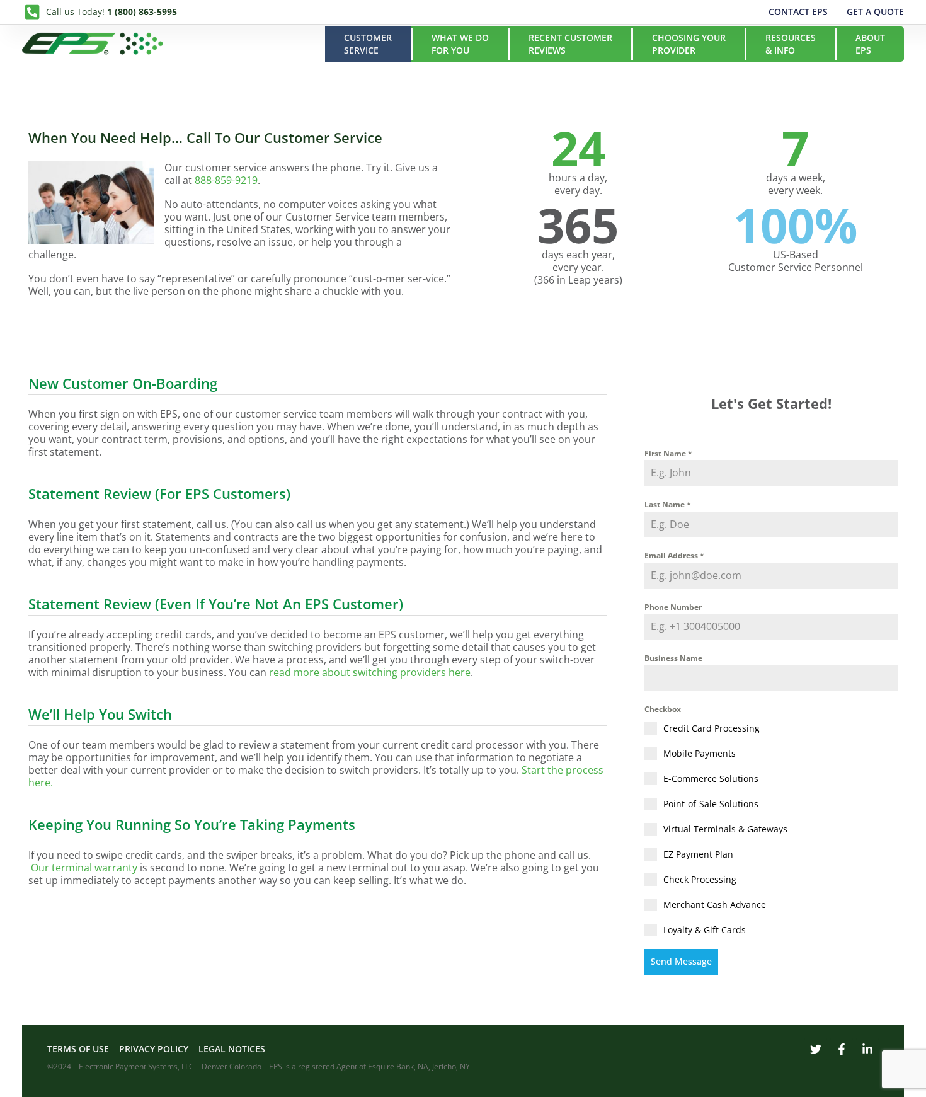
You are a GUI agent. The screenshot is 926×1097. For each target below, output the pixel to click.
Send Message (681, 961)
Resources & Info (790, 44)
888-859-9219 (226, 180)
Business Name (673, 658)
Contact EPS (798, 12)
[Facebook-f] (841, 1049)
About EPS (870, 44)
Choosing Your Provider (689, 44)
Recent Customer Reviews (570, 44)
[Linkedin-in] (867, 1049)
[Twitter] (815, 1049)
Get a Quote (875, 12)
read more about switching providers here (370, 672)
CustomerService (368, 44)
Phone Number (673, 607)
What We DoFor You (460, 44)
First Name (668, 453)
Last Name (667, 504)
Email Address (674, 555)
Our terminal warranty (84, 868)
